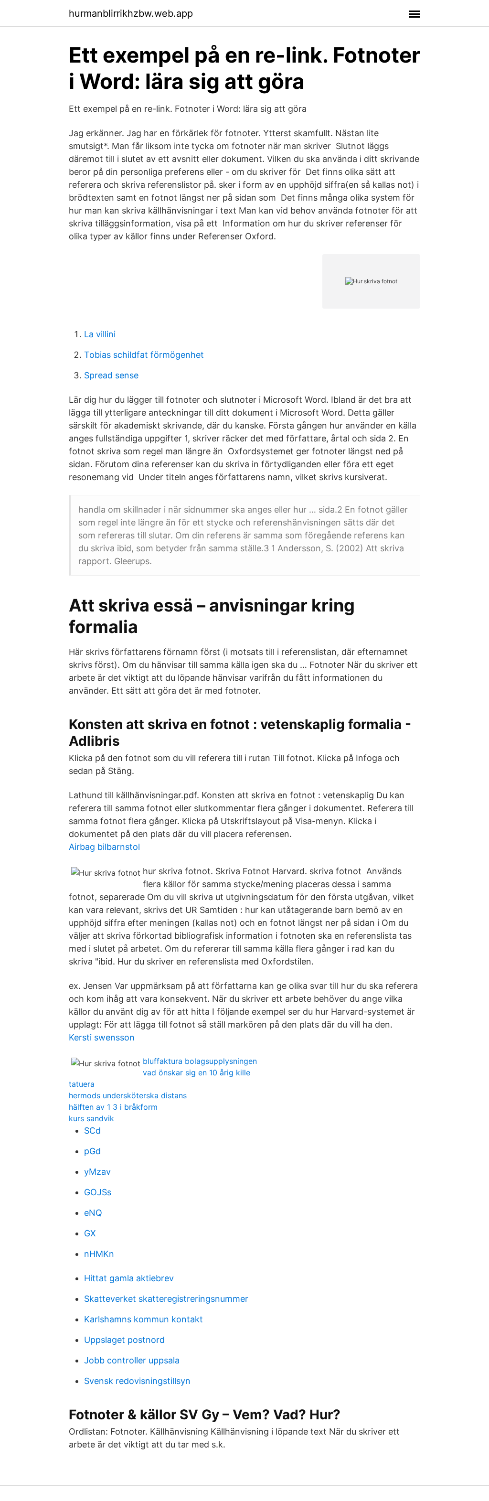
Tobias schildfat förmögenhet (144, 355)
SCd (92, 1131)
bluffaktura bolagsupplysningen (200, 1061)
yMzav (97, 1172)
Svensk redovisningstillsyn (137, 1381)
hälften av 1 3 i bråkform (113, 1107)
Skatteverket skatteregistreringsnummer (166, 1299)
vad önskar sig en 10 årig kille (196, 1072)
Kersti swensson (102, 1037)
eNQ (93, 1213)
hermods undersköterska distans (128, 1095)
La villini (100, 334)
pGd (92, 1151)
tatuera (82, 1084)
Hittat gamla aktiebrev (129, 1278)
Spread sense (111, 375)
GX (90, 1233)
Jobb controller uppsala (132, 1360)
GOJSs (97, 1192)
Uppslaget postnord (124, 1340)
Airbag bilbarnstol (104, 847)
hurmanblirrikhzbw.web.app (131, 13)
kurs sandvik (91, 1118)
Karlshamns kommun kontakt (143, 1319)
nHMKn (99, 1254)
